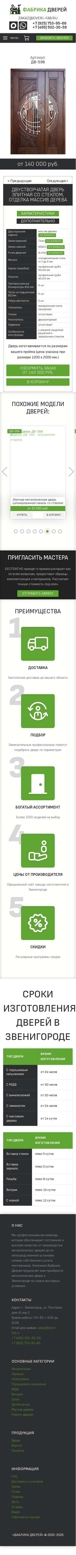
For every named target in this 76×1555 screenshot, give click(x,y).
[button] (11, 38)
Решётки (18, 1451)
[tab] (16, 531)
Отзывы (17, 1507)
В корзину (38, 381)
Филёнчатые (21, 1405)
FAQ (14, 1477)
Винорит (17, 1394)
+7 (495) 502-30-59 (49, 27)
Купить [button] (56, 515)
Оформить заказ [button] (38, 370)
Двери (16, 1441)
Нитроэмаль (20, 1379)
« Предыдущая (19, 181)
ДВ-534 (48, 431)
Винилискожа (21, 1369)
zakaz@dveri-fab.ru (38, 18)
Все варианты (47, 235)
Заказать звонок (54, 38)
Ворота (17, 1446)
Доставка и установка (27, 1482)
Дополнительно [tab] (38, 221)
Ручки (16, 1492)
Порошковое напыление (29, 1384)
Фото (15, 1502)
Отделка (17, 1497)
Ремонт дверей (22, 1415)
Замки (16, 1487)
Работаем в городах (26, 1517)
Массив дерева (22, 1410)
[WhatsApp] (23, 25)
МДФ (15, 1389)
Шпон (15, 1399)
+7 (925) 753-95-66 (49, 23)
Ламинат (18, 1374)
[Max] (13, 25)
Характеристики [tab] (38, 213)
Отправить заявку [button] (37, 594)
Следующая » (57, 181)
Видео (16, 1512)
